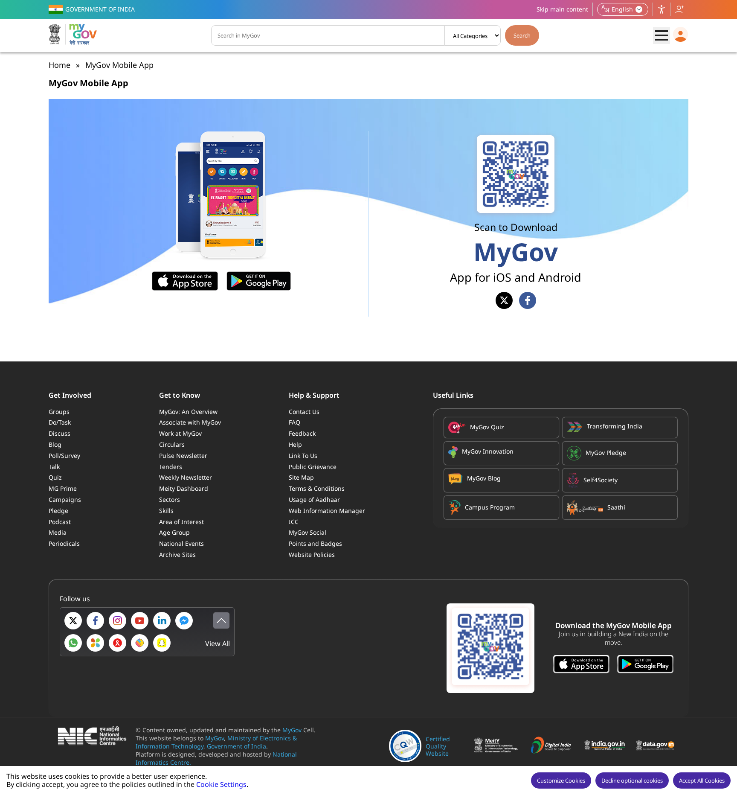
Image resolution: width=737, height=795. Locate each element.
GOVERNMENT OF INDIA (100, 9)
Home (59, 65)
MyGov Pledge (606, 452)
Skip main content (562, 9)
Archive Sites (177, 554)
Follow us (679, 9)
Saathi (616, 507)
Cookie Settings (221, 784)
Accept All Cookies (702, 780)
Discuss (59, 433)
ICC (294, 522)
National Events (181, 543)
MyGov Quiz (487, 427)
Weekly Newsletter (185, 477)
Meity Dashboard (183, 488)
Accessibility (661, 9)
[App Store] (581, 665)
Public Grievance (313, 467)
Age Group (174, 532)
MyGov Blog (484, 478)
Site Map (301, 477)
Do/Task (60, 422)
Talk (54, 467)
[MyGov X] (73, 620)
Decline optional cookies (632, 780)
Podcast (60, 522)
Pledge (58, 511)
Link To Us (303, 455)
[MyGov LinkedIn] (162, 620)
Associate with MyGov (190, 422)
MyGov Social (307, 532)
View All (217, 644)
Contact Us (304, 412)
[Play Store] (645, 665)
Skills (166, 511)
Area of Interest (181, 522)
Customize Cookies (561, 780)
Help (295, 444)
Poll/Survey (64, 455)
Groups (59, 412)
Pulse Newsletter (183, 455)
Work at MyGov (180, 433)
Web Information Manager (327, 511)
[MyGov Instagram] (117, 620)
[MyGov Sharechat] (139, 643)
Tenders (170, 467)
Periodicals (64, 543)
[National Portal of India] (606, 746)
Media (58, 532)
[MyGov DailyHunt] (95, 643)
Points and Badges (315, 543)
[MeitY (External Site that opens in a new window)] (496, 746)
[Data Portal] (657, 746)
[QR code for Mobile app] (490, 648)
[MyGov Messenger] (184, 620)
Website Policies (312, 554)
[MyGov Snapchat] (162, 643)
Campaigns (65, 499)
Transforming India (614, 426)
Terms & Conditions (317, 488)
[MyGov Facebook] (95, 620)
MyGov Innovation (488, 451)
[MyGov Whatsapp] (73, 643)
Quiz (55, 477)
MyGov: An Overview (188, 412)
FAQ (294, 422)
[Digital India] (553, 746)
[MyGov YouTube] (139, 620)
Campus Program (490, 507)
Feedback (302, 433)
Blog (55, 444)
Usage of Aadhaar (314, 499)
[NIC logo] (94, 736)
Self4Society (600, 480)
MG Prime (63, 488)
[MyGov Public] (117, 643)
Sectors (169, 499)
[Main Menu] (661, 35)
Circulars (172, 444)
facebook (527, 300)
